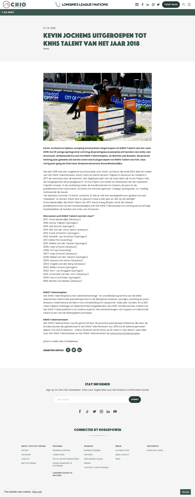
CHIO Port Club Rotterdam (96, 467)
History (24, 450)
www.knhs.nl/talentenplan (125, 333)
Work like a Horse (155, 450)
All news (9, 12)
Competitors (59, 454)
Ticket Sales (171, 4)
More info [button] (37, 492)
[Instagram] (101, 411)
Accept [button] (185, 492)
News (117, 459)
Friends (87, 463)
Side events (153, 446)
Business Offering (92, 450)
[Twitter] (94, 411)
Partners (88, 454)
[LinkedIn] (147, 4)
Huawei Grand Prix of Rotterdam (62, 464)
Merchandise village (93, 459)
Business (88, 446)
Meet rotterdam (28, 463)
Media (118, 446)
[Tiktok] (87, 411)
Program (57, 446)
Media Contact (122, 454)
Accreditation (122, 450)
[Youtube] (115, 411)
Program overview (61, 450)
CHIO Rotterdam (15, 4)
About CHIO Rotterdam (33, 446)
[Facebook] (80, 411)
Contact (25, 459)
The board (26, 454)
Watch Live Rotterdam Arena (66, 459)
